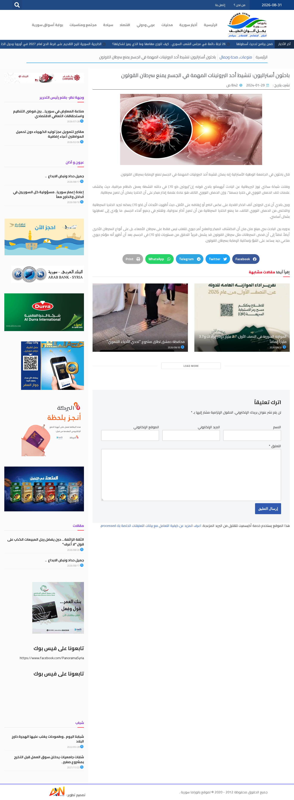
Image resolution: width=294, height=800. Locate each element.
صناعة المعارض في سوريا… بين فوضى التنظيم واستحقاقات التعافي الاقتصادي (48, 113)
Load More (191, 366)
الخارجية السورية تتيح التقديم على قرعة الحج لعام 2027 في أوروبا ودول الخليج (88, 44)
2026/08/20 (73, 550)
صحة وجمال (229, 57)
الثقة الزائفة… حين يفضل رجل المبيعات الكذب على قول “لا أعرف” (45, 541)
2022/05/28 (73, 747)
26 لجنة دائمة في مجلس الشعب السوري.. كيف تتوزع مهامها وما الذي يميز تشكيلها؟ (207, 44)
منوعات (246, 57)
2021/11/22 (73, 767)
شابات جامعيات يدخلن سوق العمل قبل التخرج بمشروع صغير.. (49, 759)
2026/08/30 (174, 347)
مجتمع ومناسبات (83, 25)
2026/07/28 (73, 121)
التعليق (275, 446)
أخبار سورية (188, 25)
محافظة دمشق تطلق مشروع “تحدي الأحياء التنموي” (146, 341)
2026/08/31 (276, 347)
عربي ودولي (146, 25)
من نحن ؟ (239, 5)
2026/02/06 (73, 142)
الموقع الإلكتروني (146, 427)
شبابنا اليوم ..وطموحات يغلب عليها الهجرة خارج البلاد (48, 738)
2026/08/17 (73, 182)
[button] (17, 5)
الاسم (277, 427)
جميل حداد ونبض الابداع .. (64, 176)
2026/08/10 (73, 202)
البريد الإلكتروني (209, 427)
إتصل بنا (220, 5)
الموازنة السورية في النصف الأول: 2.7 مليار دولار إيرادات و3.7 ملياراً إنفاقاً (242, 339)
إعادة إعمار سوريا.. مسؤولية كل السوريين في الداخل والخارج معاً (48, 194)
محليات (167, 25)
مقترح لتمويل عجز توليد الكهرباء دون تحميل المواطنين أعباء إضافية (50, 134)
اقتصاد (125, 25)
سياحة (108, 25)
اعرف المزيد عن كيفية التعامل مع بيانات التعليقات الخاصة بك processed (151, 525)
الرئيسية (210, 25)
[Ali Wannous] (56, 795)
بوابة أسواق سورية (47, 25)
